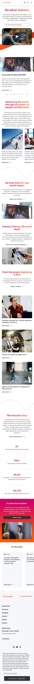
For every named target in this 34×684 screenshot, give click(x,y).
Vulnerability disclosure (9, 633)
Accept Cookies (17, 678)
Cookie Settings (11, 673)
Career (4, 616)
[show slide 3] (18, 94)
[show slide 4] (22, 94)
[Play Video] (17, 37)
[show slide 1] (11, 94)
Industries (6, 606)
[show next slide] (27, 94)
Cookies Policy (22, 668)
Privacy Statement (7, 670)
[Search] (28, 2)
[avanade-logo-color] (6, 2)
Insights (5, 613)
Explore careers (17, 517)
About (4, 619)
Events (4, 623)
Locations (5, 639)
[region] (17, 667)
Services (5, 609)
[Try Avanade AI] (24, 2)
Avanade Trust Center (10, 631)
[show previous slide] (7, 94)
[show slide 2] (15, 94)
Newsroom (6, 628)
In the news (17, 546)
